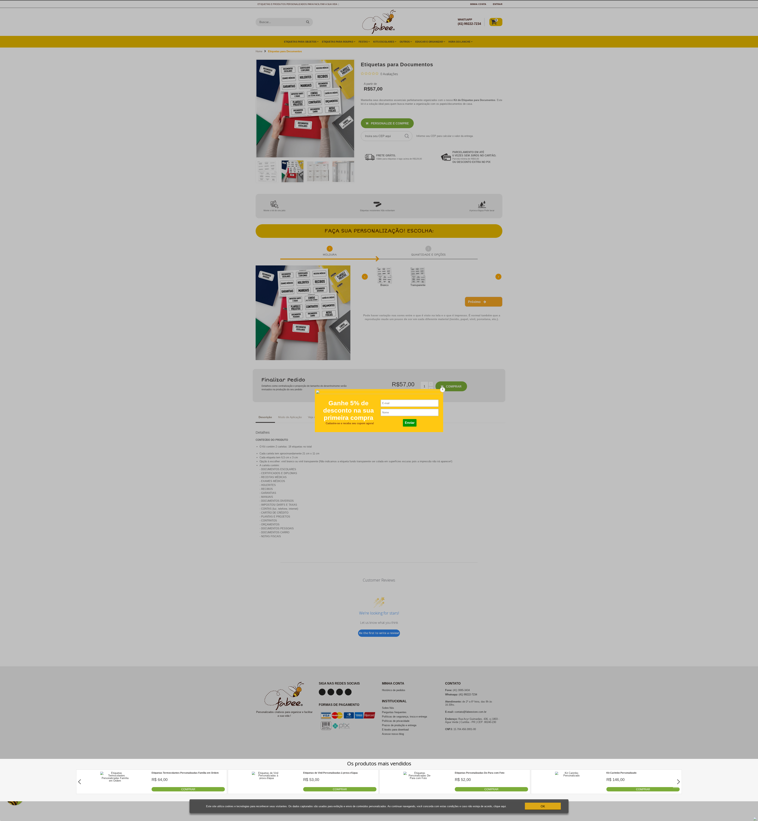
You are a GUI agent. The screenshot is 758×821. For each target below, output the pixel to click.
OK (543, 806)
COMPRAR (188, 789)
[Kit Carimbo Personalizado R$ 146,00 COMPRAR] (570, 790)
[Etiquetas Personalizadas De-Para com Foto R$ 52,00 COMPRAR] (418, 790)
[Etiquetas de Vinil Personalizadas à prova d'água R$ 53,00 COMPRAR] (266, 790)
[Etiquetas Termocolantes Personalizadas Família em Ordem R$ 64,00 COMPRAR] (115, 790)
